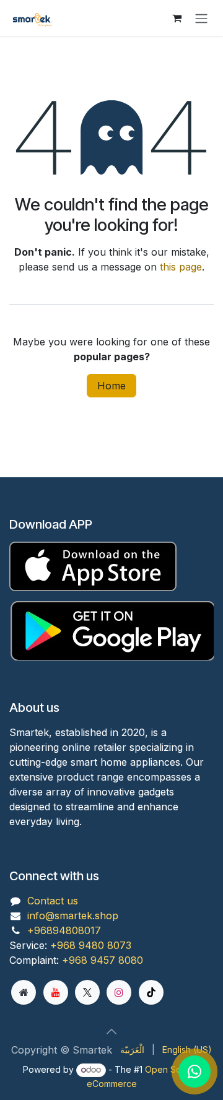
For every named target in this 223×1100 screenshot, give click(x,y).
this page (181, 267)
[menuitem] (132, 1049)
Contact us (52, 900)
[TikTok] (151, 992)
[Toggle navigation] (201, 18)
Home (111, 385)
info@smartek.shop (72, 915)
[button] (111, 1031)
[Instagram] (119, 992)
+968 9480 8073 (90, 945)
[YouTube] (55, 992)
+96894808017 (64, 930)
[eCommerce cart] (176, 18)
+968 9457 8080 (102, 960)
